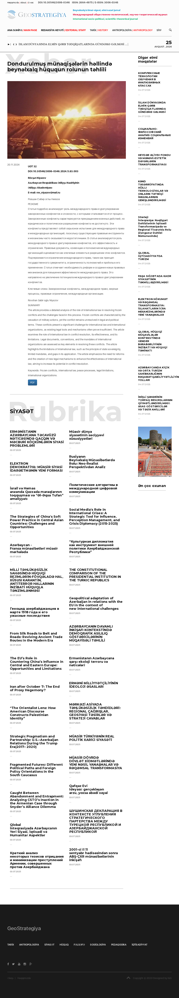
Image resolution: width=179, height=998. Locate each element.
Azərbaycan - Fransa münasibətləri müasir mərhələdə (34, 548)
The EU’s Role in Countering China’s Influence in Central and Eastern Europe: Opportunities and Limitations (36, 663)
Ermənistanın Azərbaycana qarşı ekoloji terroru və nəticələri (91, 661)
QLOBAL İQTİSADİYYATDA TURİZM (150, 256)
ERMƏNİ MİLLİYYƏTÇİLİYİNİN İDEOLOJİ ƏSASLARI (93, 685)
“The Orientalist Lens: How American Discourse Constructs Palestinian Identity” (33, 713)
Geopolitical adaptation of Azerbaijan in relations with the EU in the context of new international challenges (96, 603)
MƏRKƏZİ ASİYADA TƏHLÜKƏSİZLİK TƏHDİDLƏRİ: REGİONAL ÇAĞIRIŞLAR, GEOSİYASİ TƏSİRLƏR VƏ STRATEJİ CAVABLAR (95, 711)
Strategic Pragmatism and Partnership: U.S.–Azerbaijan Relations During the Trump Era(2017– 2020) (34, 741)
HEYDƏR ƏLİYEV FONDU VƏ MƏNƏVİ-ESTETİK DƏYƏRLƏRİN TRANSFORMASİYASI (154, 159)
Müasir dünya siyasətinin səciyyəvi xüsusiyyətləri (86, 435)
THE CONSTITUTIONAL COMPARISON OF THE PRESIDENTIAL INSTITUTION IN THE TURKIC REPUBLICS (95, 575)
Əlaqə (10, 978)
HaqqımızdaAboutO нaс (20, 2)
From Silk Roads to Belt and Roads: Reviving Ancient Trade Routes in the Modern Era (36, 637)
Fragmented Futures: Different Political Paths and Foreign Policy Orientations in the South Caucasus (36, 770)
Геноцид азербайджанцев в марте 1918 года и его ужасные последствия (34, 612)
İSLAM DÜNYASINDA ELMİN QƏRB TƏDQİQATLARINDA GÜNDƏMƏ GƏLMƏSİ (152, 107)
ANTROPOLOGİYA (132, 30)
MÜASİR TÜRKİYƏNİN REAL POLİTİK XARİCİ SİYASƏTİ (91, 738)
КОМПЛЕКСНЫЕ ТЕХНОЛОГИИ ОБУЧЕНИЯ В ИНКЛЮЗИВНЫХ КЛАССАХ (149, 79)
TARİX (99, 30)
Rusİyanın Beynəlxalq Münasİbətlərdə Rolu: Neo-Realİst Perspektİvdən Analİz (92, 462)
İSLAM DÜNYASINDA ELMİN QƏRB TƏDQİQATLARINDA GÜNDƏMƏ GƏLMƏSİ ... (73, 44)
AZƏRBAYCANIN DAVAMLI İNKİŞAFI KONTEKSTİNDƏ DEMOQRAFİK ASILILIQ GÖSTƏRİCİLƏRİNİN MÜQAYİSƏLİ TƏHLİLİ (91, 633)
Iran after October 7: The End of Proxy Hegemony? (35, 688)
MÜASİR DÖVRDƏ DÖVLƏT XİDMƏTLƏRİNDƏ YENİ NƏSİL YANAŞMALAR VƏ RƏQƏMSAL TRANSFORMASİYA (95, 763)
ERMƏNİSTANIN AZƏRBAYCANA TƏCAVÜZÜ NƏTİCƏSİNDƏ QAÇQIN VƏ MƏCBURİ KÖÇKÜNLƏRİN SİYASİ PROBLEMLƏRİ (37, 439)
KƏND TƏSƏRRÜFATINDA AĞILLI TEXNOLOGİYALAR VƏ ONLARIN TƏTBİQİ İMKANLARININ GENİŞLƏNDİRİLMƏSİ (153, 191)
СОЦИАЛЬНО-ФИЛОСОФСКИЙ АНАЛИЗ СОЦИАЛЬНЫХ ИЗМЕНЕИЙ (154, 133)
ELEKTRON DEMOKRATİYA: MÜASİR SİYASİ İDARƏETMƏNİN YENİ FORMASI (36, 467)
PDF (32, 382)
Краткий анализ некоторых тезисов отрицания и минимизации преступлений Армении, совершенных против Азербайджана (37, 860)
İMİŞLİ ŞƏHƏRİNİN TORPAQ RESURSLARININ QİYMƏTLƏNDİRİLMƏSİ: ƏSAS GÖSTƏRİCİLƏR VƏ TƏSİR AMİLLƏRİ (155, 403)
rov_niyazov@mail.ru (48, 192)
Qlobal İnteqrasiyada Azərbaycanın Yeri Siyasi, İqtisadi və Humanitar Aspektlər (33, 830)
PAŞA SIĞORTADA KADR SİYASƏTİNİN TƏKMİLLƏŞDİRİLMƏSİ (154, 279)
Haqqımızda (24, 978)
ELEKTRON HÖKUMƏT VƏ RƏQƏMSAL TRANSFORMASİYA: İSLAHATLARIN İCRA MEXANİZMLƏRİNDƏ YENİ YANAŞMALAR (153, 307)
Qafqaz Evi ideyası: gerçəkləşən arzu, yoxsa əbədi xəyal (88, 789)
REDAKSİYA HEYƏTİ (63, 30)
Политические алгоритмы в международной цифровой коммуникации (93, 488)
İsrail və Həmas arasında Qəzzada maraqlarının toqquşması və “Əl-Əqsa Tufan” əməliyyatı (36, 493)
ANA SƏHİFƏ (22, 30)
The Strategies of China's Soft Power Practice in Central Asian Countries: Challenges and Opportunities (36, 522)
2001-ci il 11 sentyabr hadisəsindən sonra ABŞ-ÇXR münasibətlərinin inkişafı (93, 855)
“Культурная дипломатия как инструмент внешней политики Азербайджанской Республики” (94, 547)
